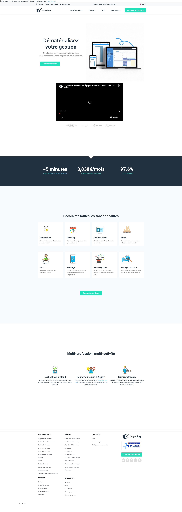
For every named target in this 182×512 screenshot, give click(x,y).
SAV (42, 267)
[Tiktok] (135, 460)
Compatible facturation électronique (105, 4)
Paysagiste (68, 451)
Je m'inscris (51, 1)
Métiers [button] (91, 10)
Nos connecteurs (70, 495)
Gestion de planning (44, 445)
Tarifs (103, 10)
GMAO (40, 461)
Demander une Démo (134, 10)
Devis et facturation (44, 448)
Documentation (42, 488)
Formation (41, 494)
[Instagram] (140, 460)
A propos (67, 482)
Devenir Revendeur (43, 485)
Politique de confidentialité (100, 445)
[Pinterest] (127, 460)
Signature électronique (45, 454)
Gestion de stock (43, 464)
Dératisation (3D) (70, 454)
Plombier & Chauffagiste (72, 464)
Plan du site (22, 504)
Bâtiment (68, 448)
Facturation (45, 237)
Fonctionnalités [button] (75, 10)
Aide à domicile (69, 461)
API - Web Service (43, 491)
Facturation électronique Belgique (48, 473)
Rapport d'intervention (45, 438)
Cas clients (68, 488)
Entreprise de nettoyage (72, 457)
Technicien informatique (72, 442)
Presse (94, 438)
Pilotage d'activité (129, 267)
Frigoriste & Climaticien (72, 445)
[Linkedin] (131, 460)
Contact (40, 482)
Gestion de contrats (44, 451)
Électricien (68, 470)
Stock (123, 237)
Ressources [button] (115, 10)
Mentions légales (97, 442)
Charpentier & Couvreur (72, 467)
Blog (66, 485)
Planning (71, 237)
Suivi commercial (43, 470)
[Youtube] (123, 460)
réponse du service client (58, 173)
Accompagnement (70, 492)
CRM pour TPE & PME (44, 467)
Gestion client (100, 237)
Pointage (71, 267)
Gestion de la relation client (46, 442)
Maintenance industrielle (72, 438)
